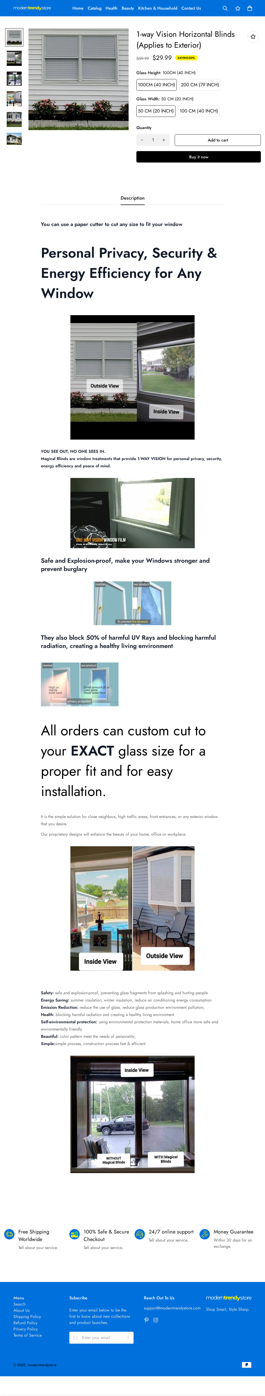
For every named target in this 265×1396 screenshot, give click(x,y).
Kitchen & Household (157, 8)
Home (78, 8)
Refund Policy (25, 1323)
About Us (21, 1310)
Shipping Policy (27, 1317)
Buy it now (198, 157)
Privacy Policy (25, 1329)
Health (111, 8)
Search (19, 1304)
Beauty (128, 8)
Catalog (94, 8)
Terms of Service (27, 1335)
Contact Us (191, 8)
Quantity (144, 128)
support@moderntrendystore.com (172, 1308)
